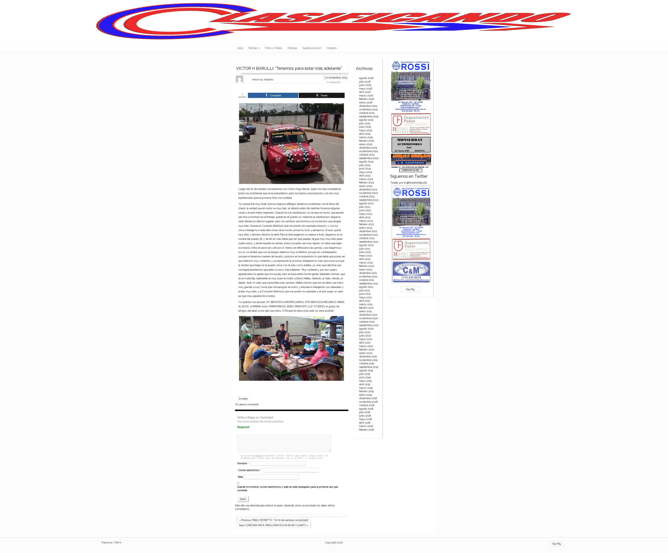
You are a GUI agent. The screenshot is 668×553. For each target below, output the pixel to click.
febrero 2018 (366, 429)
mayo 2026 (365, 88)
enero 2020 (365, 353)
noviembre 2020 (368, 318)
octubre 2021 (366, 280)
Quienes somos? (311, 48)
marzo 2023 (366, 220)
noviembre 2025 (368, 109)
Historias (292, 48)
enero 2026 (365, 102)
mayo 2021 (365, 297)
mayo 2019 (365, 381)
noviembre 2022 (368, 234)
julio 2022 (364, 248)
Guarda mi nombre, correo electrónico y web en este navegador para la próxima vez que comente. (287, 488)
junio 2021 (365, 294)
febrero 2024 (366, 182)
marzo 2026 (366, 95)
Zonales (243, 398)
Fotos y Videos (273, 48)
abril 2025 (364, 133)
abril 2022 (365, 259)
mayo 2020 (365, 339)
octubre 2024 (367, 154)
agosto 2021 (366, 287)
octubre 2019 (366, 363)
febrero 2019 (366, 391)
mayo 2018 (365, 419)
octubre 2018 (366, 405)
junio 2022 (365, 252)
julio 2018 (364, 412)
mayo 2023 (365, 213)
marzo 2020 (366, 346)
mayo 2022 (365, 255)
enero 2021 (365, 311)
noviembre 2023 (368, 193)
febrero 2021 (366, 307)
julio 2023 (364, 207)
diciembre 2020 (368, 314)
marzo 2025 (366, 137)
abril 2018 (364, 422)
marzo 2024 (366, 179)
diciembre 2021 (368, 273)
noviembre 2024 (368, 151)
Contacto (332, 48)
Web (240, 477)
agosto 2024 (366, 161)
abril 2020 (365, 342)
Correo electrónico (249, 470)
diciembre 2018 (368, 398)
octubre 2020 (367, 321)
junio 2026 (365, 85)
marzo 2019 (366, 387)
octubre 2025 (366, 113)
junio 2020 (365, 335)
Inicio (240, 48)
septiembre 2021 (368, 283)
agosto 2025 (366, 119)
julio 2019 (364, 374)
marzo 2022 (366, 262)
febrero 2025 (366, 140)
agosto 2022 (366, 245)
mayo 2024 (365, 172)
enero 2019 (365, 394)
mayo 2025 (365, 130)
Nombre (242, 463)
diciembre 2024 (368, 147)
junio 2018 (365, 415)
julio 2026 (365, 81)
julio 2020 (365, 332)
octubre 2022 (367, 238)
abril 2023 (365, 217)
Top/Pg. (410, 289)
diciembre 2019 (368, 356)
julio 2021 (364, 290)
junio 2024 (365, 168)
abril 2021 (364, 300)
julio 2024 (364, 165)
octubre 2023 (367, 196)
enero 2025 (365, 144)
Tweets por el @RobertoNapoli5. (408, 182)
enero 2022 (365, 269)
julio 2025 (364, 123)
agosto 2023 (366, 203)
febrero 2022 (366, 266)
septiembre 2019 (368, 367)
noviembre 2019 (368, 360)
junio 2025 (365, 126)
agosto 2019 (366, 370)
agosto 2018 (366, 408)
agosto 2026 (366, 78)
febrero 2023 (366, 224)
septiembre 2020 (369, 325)
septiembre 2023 (369, 200)
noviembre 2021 (368, 276)
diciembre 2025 (368, 106)
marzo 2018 (366, 426)
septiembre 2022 (369, 241)
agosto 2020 (366, 328)
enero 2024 (365, 186)
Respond (250, 427)
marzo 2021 (366, 304)
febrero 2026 (366, 99)
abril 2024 (365, 175)
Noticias (253, 48)
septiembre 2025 (368, 116)
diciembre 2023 (368, 189)
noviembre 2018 (368, 401)
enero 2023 (365, 227)
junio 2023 (365, 210)
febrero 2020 (366, 349)
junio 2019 (365, 377)
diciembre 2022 (368, 231)
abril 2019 (364, 384)
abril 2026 (365, 92)
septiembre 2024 (369, 158)
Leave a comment (247, 404)
